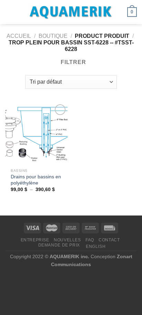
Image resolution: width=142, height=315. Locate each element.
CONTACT (109, 240)
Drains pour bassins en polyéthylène (36, 180)
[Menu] (9, 11)
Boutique (53, 36)
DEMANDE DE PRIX (59, 245)
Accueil (19, 36)
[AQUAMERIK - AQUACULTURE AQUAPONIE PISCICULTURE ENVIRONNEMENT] (71, 12)
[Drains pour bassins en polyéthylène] (36, 134)
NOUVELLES (67, 240)
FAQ (89, 240)
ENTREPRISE (35, 240)
